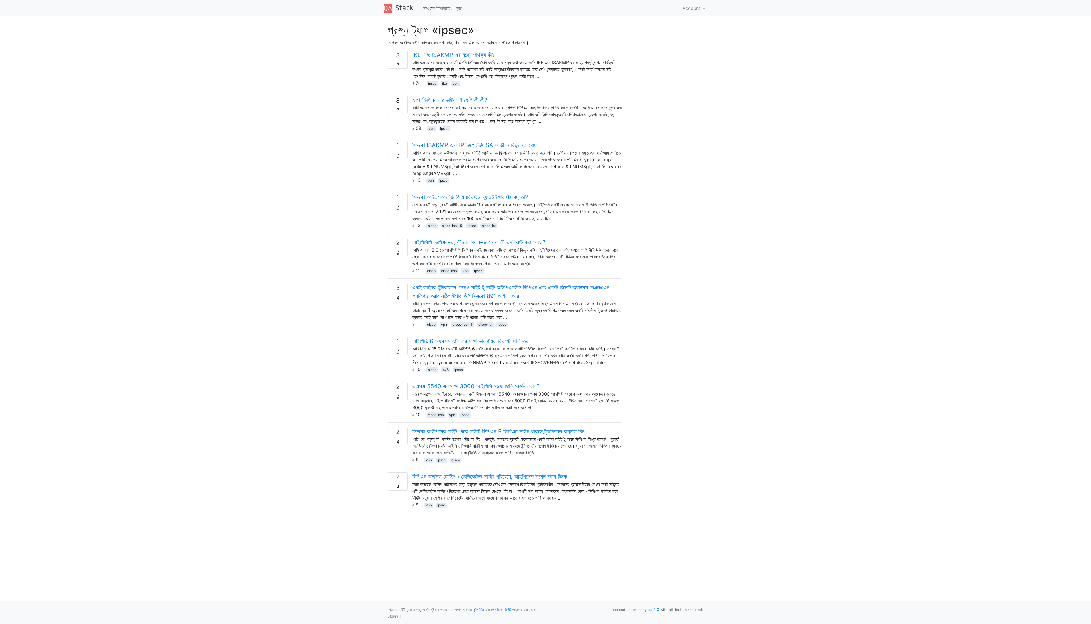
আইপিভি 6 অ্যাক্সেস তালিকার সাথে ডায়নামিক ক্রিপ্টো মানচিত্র (470, 341)
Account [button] (692, 8)
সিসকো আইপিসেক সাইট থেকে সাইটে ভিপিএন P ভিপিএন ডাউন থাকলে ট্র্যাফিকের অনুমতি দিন (498, 431)
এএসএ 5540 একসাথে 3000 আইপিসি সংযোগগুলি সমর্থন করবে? (476, 386)
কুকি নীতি (478, 610)
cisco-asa (449, 271)
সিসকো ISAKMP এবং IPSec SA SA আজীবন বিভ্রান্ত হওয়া (475, 145)
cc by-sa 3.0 (648, 610)
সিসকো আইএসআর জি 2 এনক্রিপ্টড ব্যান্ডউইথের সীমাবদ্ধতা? (470, 197)
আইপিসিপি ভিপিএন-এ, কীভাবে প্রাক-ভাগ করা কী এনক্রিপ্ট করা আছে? (478, 242)
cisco (432, 226)
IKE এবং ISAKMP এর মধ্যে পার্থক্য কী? (453, 54)
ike (444, 83)
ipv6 (445, 370)
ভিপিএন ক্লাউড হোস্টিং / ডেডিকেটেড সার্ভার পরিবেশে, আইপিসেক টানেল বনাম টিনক (489, 476)
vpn (456, 83)
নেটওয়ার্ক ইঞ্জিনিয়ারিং (437, 8)
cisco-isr (489, 226)
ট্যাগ (459, 8)
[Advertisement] (505, 548)
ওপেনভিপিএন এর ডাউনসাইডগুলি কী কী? (449, 100)
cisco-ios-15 (452, 226)
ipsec (432, 83)
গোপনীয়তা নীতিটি (501, 610)
